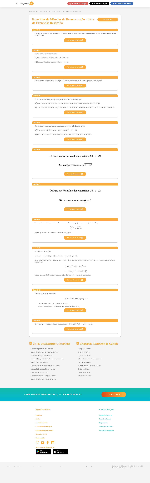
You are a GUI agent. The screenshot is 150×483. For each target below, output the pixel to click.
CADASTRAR (114, 394)
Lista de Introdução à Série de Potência (43, 379)
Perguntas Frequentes (106, 430)
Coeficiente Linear (84, 369)
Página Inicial (33, 11)
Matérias (39, 415)
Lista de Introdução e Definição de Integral (44, 352)
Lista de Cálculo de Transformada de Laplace (45, 365)
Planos (62, 467)
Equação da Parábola (84, 355)
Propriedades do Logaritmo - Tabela (89, 365)
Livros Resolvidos (42, 423)
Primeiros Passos (105, 419)
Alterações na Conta (106, 426)
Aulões (38, 419)
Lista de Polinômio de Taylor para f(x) (43, 369)
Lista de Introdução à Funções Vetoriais (43, 376)
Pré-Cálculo (60, 11)
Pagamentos (103, 423)
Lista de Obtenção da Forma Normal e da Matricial (47, 359)
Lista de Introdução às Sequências (41, 355)
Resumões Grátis (41, 434)
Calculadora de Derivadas (44, 430)
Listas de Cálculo (50, 11)
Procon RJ (89, 467)
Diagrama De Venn (84, 372)
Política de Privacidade (14, 467)
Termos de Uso (38, 467)
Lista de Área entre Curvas (39, 362)
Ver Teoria (106, 19)
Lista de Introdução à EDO (39, 372)
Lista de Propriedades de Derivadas (42, 349)
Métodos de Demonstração (73, 11)
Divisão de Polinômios (85, 376)
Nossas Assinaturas (105, 415)
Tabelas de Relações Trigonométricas (90, 359)
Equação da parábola (84, 349)
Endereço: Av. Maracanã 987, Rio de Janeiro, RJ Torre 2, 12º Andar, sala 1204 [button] (127, 467)
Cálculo (41, 11)
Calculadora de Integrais (44, 426)
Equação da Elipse (84, 352)
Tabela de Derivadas (84, 362)
